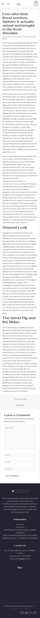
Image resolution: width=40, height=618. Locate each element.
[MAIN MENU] (3, 4)
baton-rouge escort (25, 37)
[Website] (20, 469)
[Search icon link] (8, 3)
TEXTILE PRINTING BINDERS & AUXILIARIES (20, 535)
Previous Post (20, 399)
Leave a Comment (9, 37)
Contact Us (20, 527)
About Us (20, 524)
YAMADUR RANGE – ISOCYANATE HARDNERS (20, 538)
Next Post (20, 405)
